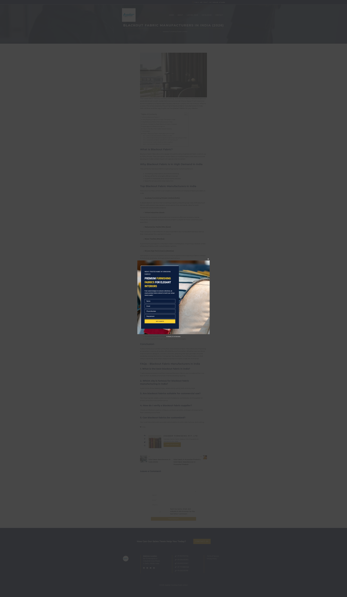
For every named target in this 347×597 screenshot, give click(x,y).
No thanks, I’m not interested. (173, 336)
